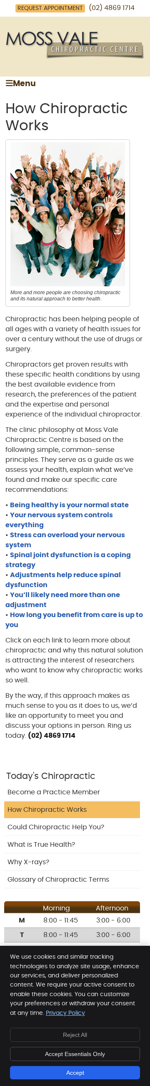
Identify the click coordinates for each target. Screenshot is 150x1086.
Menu (24, 84)
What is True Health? (41, 844)
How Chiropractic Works (47, 809)
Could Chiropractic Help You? (56, 827)
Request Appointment (50, 8)
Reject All (75, 1034)
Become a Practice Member (54, 792)
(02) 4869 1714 (112, 8)
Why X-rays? (28, 862)
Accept (75, 1072)
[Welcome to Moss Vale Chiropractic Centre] (75, 57)
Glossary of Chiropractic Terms (58, 879)
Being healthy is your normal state (69, 505)
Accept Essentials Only (75, 1054)
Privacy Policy (65, 1013)
